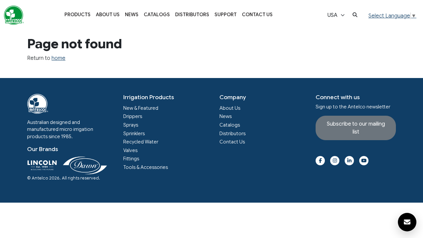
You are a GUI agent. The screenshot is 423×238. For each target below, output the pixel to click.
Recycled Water (140, 142)
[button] (77, 15)
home (58, 58)
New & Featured (140, 108)
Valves (130, 150)
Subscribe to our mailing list (356, 128)
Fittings (131, 159)
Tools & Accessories (145, 167)
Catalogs (157, 15)
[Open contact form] (407, 222)
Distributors (192, 15)
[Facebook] (320, 160)
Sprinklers (134, 134)
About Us (108, 15)
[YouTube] (363, 160)
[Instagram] (334, 160)
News (131, 15)
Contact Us (257, 15)
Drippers (132, 116)
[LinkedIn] (349, 160)
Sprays (130, 125)
